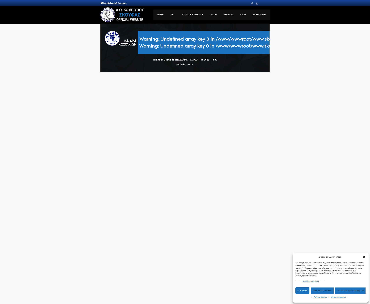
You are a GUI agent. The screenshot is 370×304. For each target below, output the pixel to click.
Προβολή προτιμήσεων (350, 290)
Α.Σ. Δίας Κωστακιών (127, 42)
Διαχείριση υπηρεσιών (311, 281)
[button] (364, 257)
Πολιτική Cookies (320, 297)
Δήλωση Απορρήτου (338, 297)
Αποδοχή (302, 290)
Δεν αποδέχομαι (322, 290)
